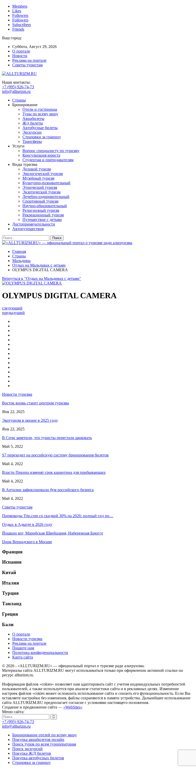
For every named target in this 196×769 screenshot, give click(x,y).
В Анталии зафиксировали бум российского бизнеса (48, 490)
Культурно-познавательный (46, 183)
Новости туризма (27, 639)
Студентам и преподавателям (48, 160)
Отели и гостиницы (39, 109)
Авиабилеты (33, 118)
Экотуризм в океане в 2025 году (30, 420)
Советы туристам (27, 65)
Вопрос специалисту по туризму (50, 150)
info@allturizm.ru (16, 91)
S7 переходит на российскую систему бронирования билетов (55, 455)
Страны (19, 100)
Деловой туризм (36, 169)
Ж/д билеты (32, 123)
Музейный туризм (38, 178)
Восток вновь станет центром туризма (35, 403)
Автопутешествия (28, 229)
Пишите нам (23, 648)
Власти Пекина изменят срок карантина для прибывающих (54, 472)
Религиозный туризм (40, 210)
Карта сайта (22, 657)
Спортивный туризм (40, 201)
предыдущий (13, 313)
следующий (12, 308)
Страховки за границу (41, 137)
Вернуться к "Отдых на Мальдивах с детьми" (41, 278)
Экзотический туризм (41, 192)
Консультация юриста (41, 155)
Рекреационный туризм (43, 215)
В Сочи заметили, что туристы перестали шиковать (47, 438)
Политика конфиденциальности (40, 652)
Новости (19, 56)
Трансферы (32, 141)
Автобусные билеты (40, 128)
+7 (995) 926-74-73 (18, 87)
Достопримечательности (33, 224)
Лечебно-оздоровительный (45, 196)
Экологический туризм (42, 173)
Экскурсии (32, 132)
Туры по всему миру (40, 114)
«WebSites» (72, 707)
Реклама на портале (29, 60)
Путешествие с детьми (42, 219)
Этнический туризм (39, 187)
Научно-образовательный (44, 206)
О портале (21, 51)
